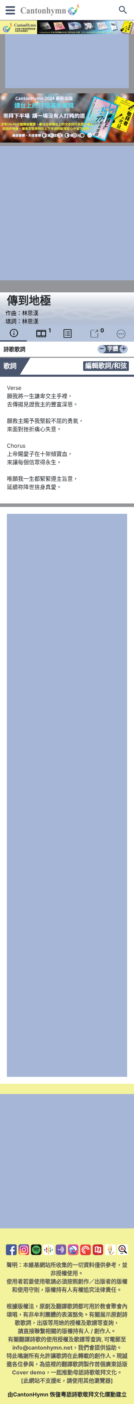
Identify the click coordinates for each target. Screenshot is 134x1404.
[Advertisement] (67, 61)
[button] (44, 135)
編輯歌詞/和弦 (106, 366)
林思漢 (30, 313)
